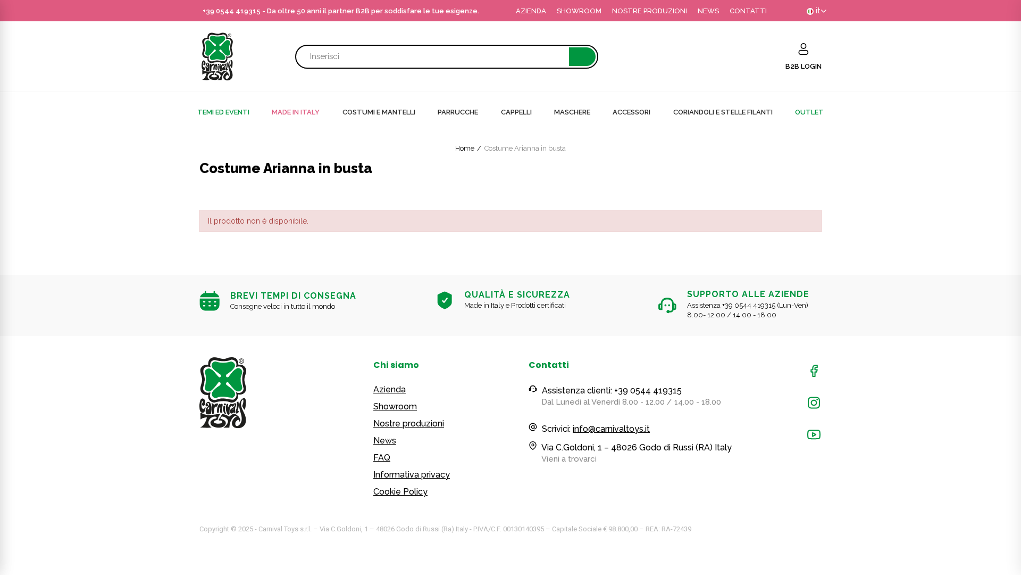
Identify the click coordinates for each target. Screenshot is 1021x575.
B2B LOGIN (803, 66)
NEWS (708, 11)
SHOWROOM (579, 11)
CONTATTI (748, 11)
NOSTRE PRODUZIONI (649, 11)
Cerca (582, 56)
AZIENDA (531, 11)
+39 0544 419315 (232, 11)
